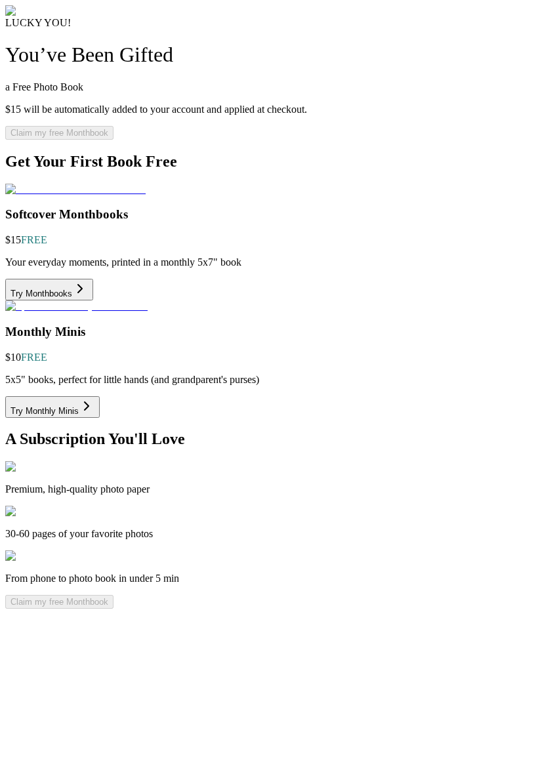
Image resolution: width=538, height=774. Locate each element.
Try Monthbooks (41, 293)
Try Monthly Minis (44, 411)
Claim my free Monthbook (59, 133)
